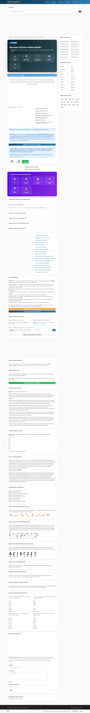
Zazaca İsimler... (76, 57)
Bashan (44, 323)
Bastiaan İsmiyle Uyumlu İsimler (41, 249)
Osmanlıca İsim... (76, 51)
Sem (63, 90)
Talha (62, 107)
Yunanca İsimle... (65, 57)
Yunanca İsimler (17, 37)
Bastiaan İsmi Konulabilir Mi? (41, 240)
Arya (78, 104)
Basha (10, 323)
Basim (38, 322)
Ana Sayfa (47, 2)
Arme (74, 79)
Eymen (77, 99)
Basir (50, 322)
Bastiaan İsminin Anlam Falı (40, 253)
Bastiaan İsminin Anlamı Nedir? (41, 235)
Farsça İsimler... (65, 46)
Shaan (38, 323)
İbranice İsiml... (76, 46)
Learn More (75, 711)
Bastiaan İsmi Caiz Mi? (39, 242)
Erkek (47, 108)
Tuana (69, 104)
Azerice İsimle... (76, 41)
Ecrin (66, 99)
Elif (73, 71)
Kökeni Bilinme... (65, 49)
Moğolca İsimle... (65, 51)
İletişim (77, 707)
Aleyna (73, 104)
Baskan (52, 322)
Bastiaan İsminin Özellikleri (40, 251)
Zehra (68, 102)
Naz (73, 82)
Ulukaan (46, 322)
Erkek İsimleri (25, 37)
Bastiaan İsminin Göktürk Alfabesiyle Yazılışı (44, 260)
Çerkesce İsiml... (65, 44)
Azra (74, 74)
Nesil (74, 84)
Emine (74, 77)
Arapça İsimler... (65, 41)
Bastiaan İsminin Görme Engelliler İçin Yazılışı (44, 258)
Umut (74, 87)
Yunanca (46, 110)
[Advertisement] (45, 26)
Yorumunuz (11, 670)
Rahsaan (35, 322)
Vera (63, 82)
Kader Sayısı (67, 2)
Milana (63, 79)
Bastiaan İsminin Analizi (40, 244)
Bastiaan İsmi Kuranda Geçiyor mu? (42, 237)
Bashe (21, 322)
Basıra (27, 322)
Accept (81, 711)
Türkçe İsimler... (76, 54)
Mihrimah (76, 102)
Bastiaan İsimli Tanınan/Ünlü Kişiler (42, 262)
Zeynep (62, 99)
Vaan (41, 323)
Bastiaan (42, 322)
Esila (70, 99)
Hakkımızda (73, 707)
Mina (72, 102)
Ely (62, 77)
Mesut (63, 87)
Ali (62, 71)
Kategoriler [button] (53, 2)
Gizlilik (81, 707)
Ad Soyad (11, 665)
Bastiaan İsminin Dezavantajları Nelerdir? (43, 267)
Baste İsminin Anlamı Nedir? (32, 167)
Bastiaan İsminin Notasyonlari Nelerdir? (43, 269)
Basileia (10, 322)
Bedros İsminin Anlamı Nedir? (31, 169)
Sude (73, 99)
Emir (63, 74)
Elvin (74, 69)
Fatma (63, 69)
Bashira (14, 322)
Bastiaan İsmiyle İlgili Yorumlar (41, 272)
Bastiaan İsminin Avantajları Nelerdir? (42, 265)
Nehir (74, 90)
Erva (64, 102)
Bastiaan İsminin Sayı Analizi (41, 247)
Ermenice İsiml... (76, 44)
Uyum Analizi (74, 2)
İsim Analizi (61, 2)
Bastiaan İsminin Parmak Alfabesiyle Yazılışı (44, 256)
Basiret (13, 323)
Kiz (62, 66)
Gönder (11, 690)
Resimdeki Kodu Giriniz (14, 684)
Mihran (63, 84)
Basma (24, 322)
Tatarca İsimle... (65, 54)
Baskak (34, 323)
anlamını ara (14, 2)
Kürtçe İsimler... (76, 49)
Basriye (17, 322)
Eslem (65, 104)
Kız (73, 66)
